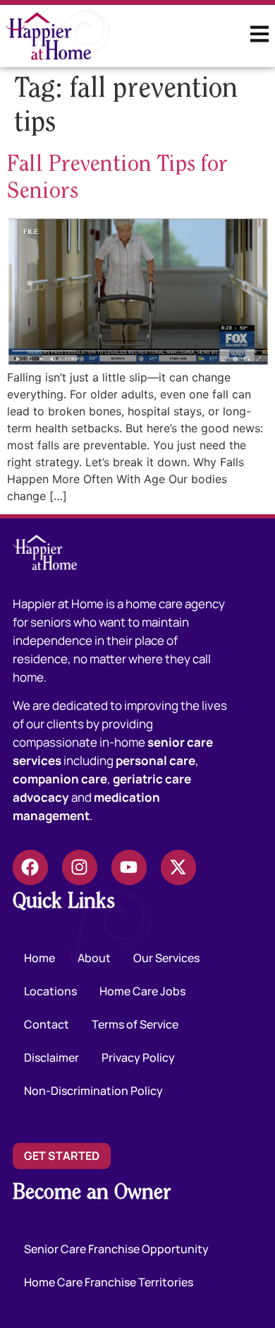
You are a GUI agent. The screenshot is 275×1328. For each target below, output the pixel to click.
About (94, 958)
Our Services (166, 958)
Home (39, 958)
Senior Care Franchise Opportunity (116, 1249)
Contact (46, 1024)
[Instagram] (79, 867)
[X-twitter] (178, 867)
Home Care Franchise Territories (108, 1282)
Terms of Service (135, 1024)
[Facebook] (30, 867)
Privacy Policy (138, 1057)
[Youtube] (129, 867)
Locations (50, 991)
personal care (155, 760)
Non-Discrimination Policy (93, 1090)
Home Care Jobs (142, 991)
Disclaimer (51, 1057)
